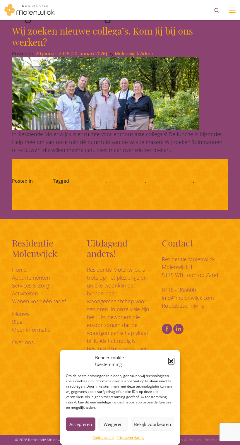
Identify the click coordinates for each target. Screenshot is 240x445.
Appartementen (31, 277)
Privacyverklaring (130, 437)
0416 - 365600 (179, 289)
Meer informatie (31, 329)
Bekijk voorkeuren (152, 424)
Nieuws (42, 181)
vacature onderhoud (170, 181)
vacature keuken (127, 181)
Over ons (23, 342)
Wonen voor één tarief (39, 301)
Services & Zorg (30, 285)
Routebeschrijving (183, 305)
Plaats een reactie (44, 188)
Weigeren (113, 424)
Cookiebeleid (103, 437)
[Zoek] (216, 10)
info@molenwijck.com (188, 297)
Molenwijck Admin (134, 53)
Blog (17, 321)
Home (19, 269)
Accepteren (80, 424)
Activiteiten (25, 293)
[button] (171, 361)
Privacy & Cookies (186, 439)
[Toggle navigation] (232, 10)
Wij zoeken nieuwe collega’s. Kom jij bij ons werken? (102, 36)
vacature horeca (88, 181)
